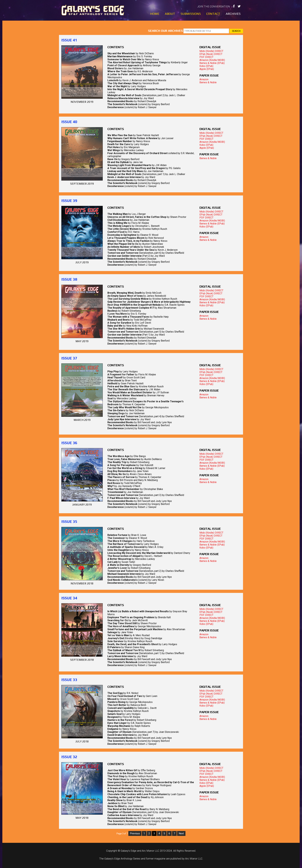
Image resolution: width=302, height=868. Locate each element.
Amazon (203, 79)
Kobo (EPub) (206, 66)
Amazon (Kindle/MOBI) (212, 60)
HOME (154, 13)
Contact (213, 13)
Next (181, 833)
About (170, 13)
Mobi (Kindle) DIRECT (211, 51)
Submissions (191, 13)
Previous (135, 833)
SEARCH (236, 31)
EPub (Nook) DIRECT (210, 54)
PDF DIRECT (206, 57)
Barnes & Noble (208, 82)
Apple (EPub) (206, 69)
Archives (233, 13)
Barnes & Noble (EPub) (212, 63)
